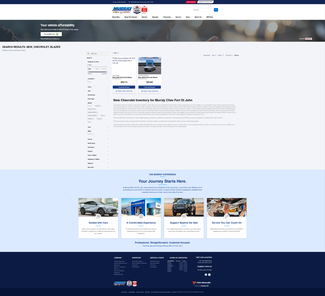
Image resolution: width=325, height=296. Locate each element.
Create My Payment (123, 87)
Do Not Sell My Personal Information (161, 292)
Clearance (135, 265)
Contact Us (124, 292)
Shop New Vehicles (137, 261)
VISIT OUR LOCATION (204, 257)
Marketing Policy (118, 274)
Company (118, 258)
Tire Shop (152, 265)
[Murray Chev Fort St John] (122, 10)
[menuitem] (89, 81)
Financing (116, 272)
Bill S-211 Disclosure (119, 267)
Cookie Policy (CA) (119, 261)
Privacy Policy (140, 292)
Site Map (147, 292)
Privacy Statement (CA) (120, 263)
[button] (116, 17)
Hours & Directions (119, 270)
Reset (88, 58)
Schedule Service (155, 261)
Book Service (191, 2)
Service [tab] (178, 261)
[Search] (216, 10)
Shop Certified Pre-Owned (139, 263)
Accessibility (131, 292)
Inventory (136, 258)
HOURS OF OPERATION (178, 258)
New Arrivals (135, 267)
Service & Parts (157, 258)
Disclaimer (117, 265)
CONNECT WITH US (204, 266)
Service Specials (154, 263)
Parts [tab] (184, 261)
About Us (116, 269)
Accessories (153, 267)
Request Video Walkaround (125, 91)
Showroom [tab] (170, 261)
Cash (90, 65)
